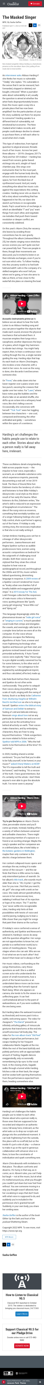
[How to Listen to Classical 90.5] (22, 1281)
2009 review (32, 578)
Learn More (22, 1314)
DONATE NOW (22, 1345)
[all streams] (41, 1382)
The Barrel (19, 1022)
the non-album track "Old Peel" (26, 1035)
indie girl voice (33, 617)
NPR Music (9, 1237)
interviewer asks (14, 75)
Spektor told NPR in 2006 (14, 741)
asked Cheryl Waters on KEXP (25, 764)
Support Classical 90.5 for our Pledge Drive (22, 1331)
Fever (9, 380)
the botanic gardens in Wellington (18, 851)
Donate (36, 4)
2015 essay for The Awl (25, 592)
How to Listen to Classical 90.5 (22, 1296)
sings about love (20, 715)
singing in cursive (14, 620)
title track (18, 879)
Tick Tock (16, 410)
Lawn (30, 390)
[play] (3, 1382)
